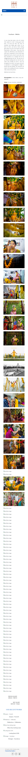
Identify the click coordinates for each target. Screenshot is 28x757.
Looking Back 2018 (14, 733)
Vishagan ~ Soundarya (14, 739)
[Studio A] (14, 4)
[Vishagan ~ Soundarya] (14, 736)
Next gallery (16, 702)
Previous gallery (12, 696)
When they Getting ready (14, 728)
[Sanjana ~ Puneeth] (14, 714)
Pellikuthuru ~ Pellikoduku (14, 722)
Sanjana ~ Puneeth (14, 716)
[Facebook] (12, 754)
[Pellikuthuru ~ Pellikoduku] (14, 719)
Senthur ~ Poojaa (15, 704)
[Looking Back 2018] (14, 731)
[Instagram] (16, 754)
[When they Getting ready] (14, 725)
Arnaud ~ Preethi (12, 698)
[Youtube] (19, 754)
